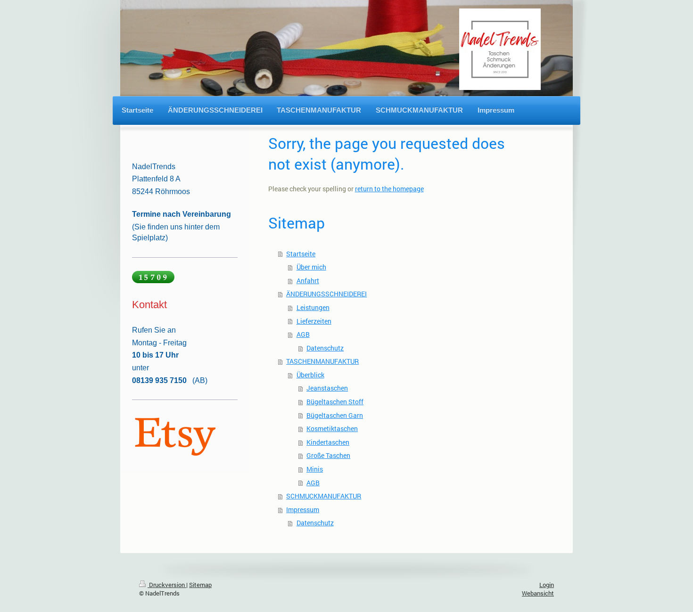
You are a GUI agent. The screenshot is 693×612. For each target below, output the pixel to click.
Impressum (302, 509)
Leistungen (313, 307)
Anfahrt (308, 280)
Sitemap (200, 584)
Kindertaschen (327, 442)
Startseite (300, 253)
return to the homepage (389, 188)
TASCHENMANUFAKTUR (322, 361)
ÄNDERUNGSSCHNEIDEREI (326, 293)
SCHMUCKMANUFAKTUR (323, 495)
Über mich (311, 266)
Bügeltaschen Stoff (334, 401)
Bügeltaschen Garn (334, 415)
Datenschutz (325, 347)
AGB (303, 334)
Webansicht (538, 593)
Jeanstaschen (327, 388)
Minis (314, 469)
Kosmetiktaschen (332, 428)
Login (546, 584)
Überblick (310, 374)
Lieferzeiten (314, 321)
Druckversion (167, 584)
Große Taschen (328, 455)
